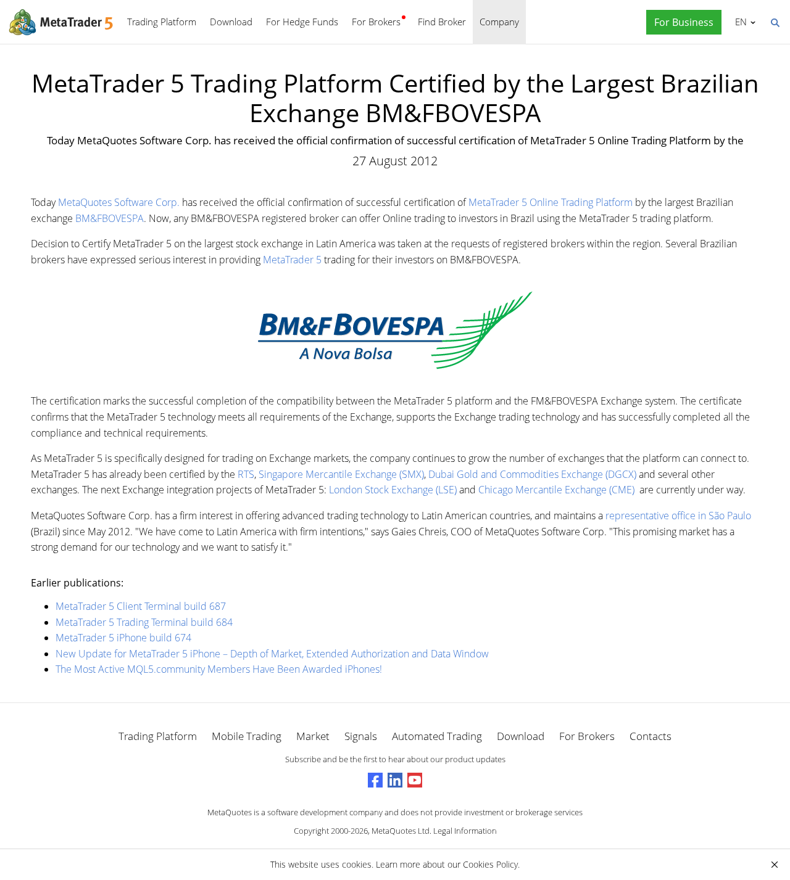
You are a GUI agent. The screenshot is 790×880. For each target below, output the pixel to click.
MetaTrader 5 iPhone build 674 (123, 637)
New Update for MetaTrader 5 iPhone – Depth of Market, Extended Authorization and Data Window (272, 653)
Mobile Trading (246, 736)
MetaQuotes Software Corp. (119, 202)
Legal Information (465, 830)
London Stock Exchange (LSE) (393, 489)
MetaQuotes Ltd (401, 830)
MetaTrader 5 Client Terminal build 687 (141, 606)
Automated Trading (437, 736)
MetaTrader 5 (292, 259)
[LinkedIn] (395, 780)
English (739, 21)
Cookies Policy (490, 864)
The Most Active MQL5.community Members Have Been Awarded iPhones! (219, 669)
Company (499, 21)
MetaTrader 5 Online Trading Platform (550, 202)
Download (231, 21)
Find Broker (442, 21)
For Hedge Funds (302, 21)
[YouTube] (414, 780)
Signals (360, 736)
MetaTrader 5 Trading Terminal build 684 (144, 622)
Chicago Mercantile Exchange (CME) (556, 489)
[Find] (774, 21)
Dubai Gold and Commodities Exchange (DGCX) (532, 474)
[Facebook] (375, 780)
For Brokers (376, 21)
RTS (246, 474)
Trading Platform (161, 21)
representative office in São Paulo (678, 515)
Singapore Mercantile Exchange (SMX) (341, 474)
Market (313, 736)
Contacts (651, 736)
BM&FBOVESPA (109, 218)
